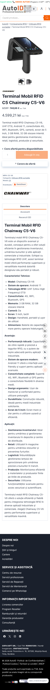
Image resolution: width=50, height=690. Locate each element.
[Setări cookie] (45, 352)
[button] (22, 82)
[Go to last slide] (20, 81)
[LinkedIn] (45, 331)
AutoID (5, 24)
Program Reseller (11, 609)
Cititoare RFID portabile (21, 178)
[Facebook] (45, 336)
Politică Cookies (10, 664)
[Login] (41, 8)
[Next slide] (30, 81)
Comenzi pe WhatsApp (14, 591)
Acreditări (7, 559)
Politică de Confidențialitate (30, 660)
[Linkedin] (20, 636)
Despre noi (8, 545)
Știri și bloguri (9, 550)
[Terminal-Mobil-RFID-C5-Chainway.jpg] (25, 55)
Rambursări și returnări (14, 613)
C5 (10, 180)
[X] (45, 341)
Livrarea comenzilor (12, 604)
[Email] (45, 347)
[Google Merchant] (45, 364)
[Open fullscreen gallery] (45, 75)
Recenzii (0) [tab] (25, 217)
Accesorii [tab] (25, 212)
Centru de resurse (11, 572)
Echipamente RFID (18, 24)
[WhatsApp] (45, 325)
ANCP (41, 664)
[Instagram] (15, 636)
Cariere (6, 554)
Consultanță (8, 622)
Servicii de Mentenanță (14, 586)
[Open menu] (33, 9)
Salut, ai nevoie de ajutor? (38, 681)
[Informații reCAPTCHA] (45, 358)
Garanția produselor (12, 618)
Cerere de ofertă (26, 164)
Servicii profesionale (13, 577)
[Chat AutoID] (45, 370)
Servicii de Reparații (12, 582)
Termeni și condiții (28, 664)
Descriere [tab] (25, 206)
